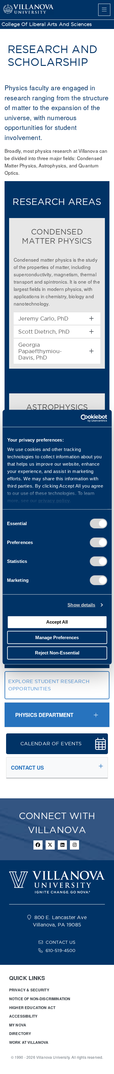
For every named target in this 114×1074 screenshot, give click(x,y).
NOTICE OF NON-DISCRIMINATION (39, 998)
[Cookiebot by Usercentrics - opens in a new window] (81, 418)
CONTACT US (60, 942)
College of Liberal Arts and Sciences (47, 24)
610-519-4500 (61, 950)
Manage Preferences (57, 637)
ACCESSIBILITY (23, 1016)
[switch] (98, 542)
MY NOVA (17, 1025)
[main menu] (104, 10)
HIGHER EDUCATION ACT (32, 1007)
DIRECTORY (20, 1033)
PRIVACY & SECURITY (29, 990)
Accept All (57, 622)
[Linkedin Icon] (62, 845)
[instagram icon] (74, 845)
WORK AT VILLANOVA (29, 1042)
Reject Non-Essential (57, 652)
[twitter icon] (50, 845)
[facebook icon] (38, 845)
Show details (81, 604)
